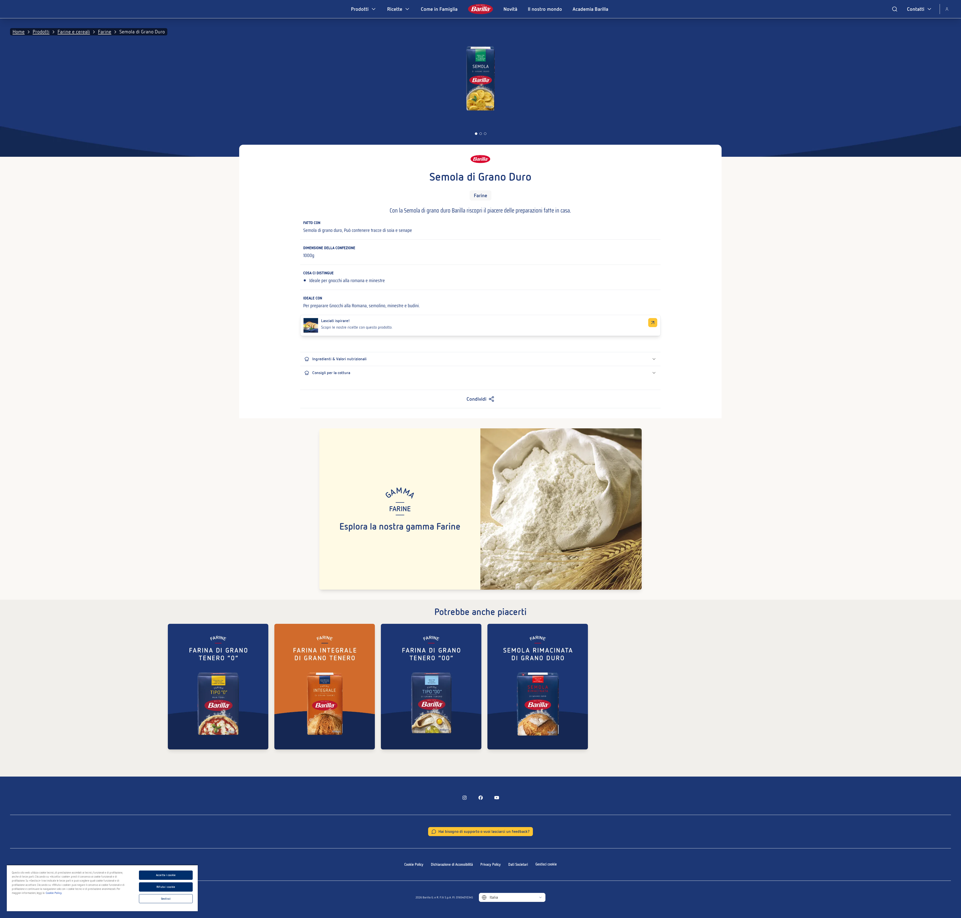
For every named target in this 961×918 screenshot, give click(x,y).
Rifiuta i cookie (166, 886)
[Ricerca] (895, 9)
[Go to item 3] (485, 133)
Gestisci (166, 898)
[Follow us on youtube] (497, 798)
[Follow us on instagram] (465, 798)
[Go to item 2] (480, 133)
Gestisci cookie (546, 864)
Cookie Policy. (54, 892)
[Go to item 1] (476, 133)
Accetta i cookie (166, 875)
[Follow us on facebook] (481, 798)
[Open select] (540, 897)
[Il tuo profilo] (947, 9)
